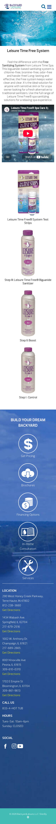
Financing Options (28, 515)
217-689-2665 (11, 648)
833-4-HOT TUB (12, 708)
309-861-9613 (11, 690)
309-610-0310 (11, 669)
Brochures (28, 485)
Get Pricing (28, 456)
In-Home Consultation (28, 546)
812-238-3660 (11, 605)
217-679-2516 (11, 627)
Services (28, 578)
